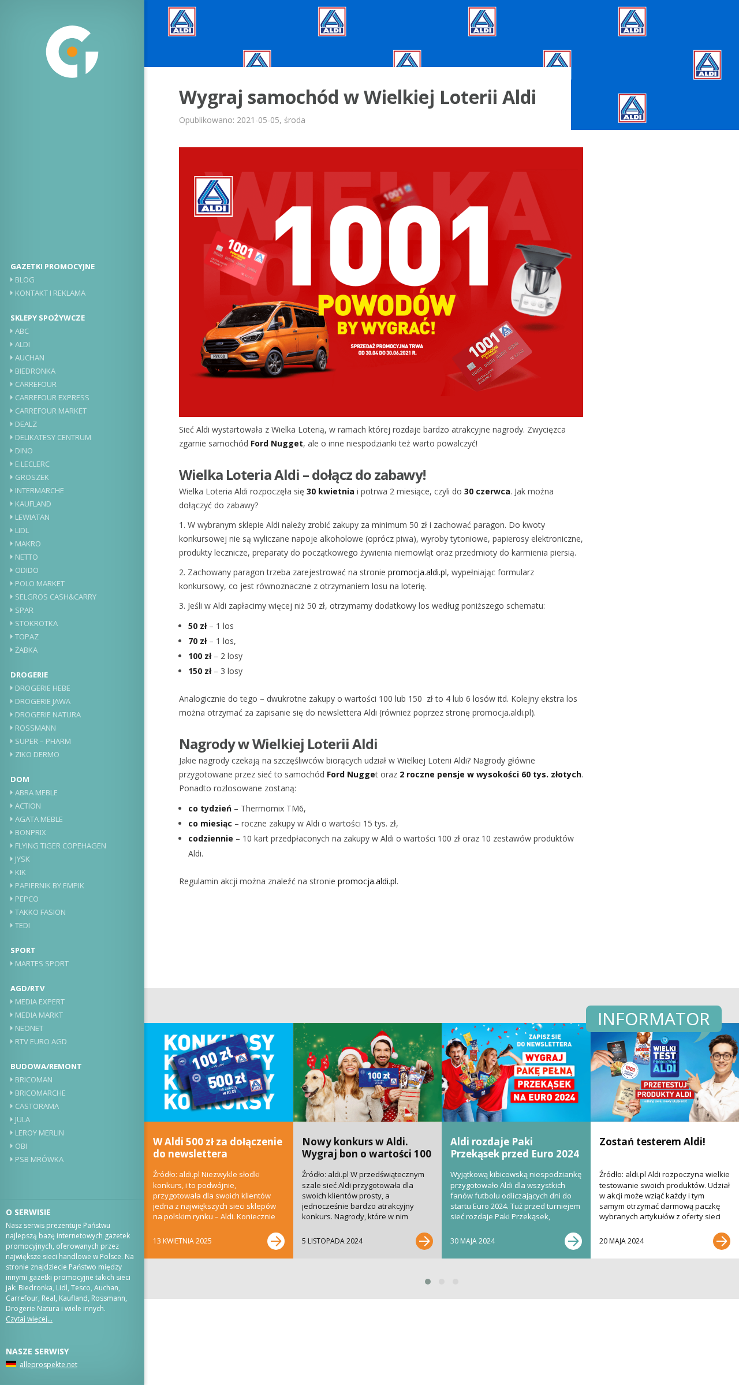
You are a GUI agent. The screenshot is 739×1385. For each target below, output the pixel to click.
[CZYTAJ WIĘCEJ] (276, 1241)
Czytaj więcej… (29, 1319)
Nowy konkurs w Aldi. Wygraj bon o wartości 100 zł (366, 1153)
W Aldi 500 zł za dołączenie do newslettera (217, 1147)
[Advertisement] (72, 176)
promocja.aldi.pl (417, 572)
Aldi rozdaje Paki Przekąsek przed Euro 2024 (514, 1147)
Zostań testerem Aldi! (652, 1141)
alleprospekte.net (48, 1364)
